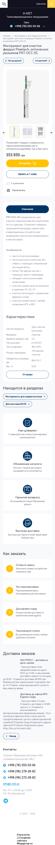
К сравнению (17, 183)
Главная (7, 36)
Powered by (23, 834)
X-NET (27, 13)
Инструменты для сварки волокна (30, 36)
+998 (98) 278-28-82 (21, 771)
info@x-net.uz (11, 783)
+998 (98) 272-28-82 (21, 777)
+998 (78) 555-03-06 (27, 26)
